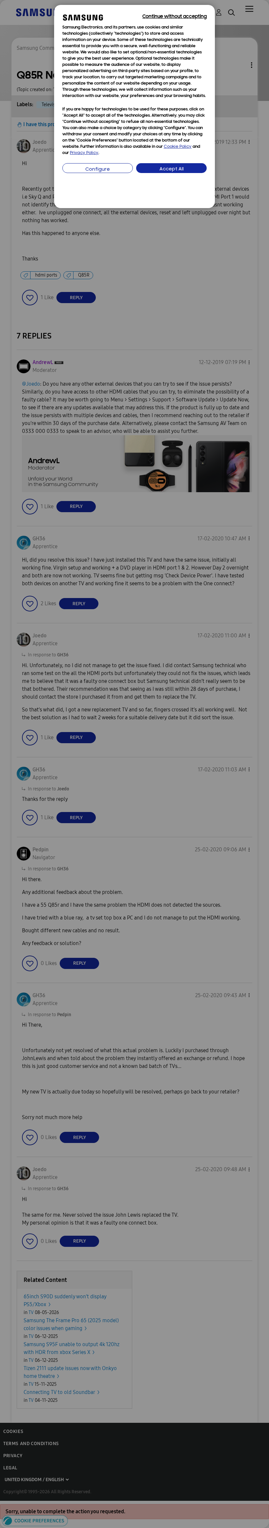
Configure (97, 169)
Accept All (171, 169)
